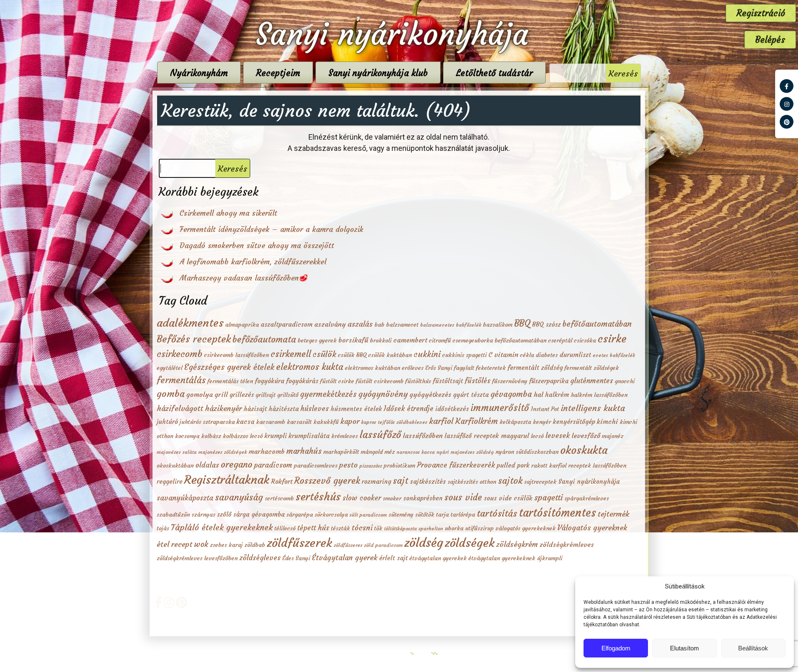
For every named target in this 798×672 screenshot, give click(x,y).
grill (221, 394)
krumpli (275, 436)
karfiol (441, 421)
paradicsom (273, 465)
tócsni (362, 527)
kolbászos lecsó (243, 436)
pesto (348, 465)
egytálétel (169, 368)
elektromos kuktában (372, 368)
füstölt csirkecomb (380, 381)
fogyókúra (269, 381)
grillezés (241, 395)
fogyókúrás (302, 381)
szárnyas (203, 514)
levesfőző (585, 435)
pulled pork (513, 465)
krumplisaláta (309, 436)
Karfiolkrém (476, 421)
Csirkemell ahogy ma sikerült (228, 213)
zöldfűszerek (299, 542)
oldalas (207, 465)
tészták (340, 528)
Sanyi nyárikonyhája (589, 481)
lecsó (537, 436)
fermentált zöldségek (591, 368)
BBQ (522, 323)
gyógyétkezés (430, 394)
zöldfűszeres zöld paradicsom (368, 545)
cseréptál (560, 340)
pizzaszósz (371, 466)
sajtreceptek (540, 481)
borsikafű (353, 340)
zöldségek (470, 542)
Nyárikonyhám (199, 73)
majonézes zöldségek (222, 452)
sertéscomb (279, 498)
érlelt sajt (393, 558)
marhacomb (267, 451)
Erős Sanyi (438, 368)
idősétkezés (452, 409)
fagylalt (464, 368)
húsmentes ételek (356, 409)
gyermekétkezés (328, 394)
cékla (527, 355)
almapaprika (242, 324)
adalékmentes (190, 323)
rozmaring (376, 481)
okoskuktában (175, 465)
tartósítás (497, 513)
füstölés (477, 380)
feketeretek (491, 368)
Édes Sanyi (296, 558)
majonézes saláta (177, 452)
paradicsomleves (315, 465)
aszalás (360, 324)
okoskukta (584, 450)
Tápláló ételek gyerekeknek (222, 527)
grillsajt (266, 395)
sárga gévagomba (259, 514)
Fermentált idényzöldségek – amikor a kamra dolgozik (271, 229)
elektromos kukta (309, 367)
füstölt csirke (337, 381)
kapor (350, 421)
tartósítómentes (557, 512)
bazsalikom (497, 324)
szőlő (224, 514)
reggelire (169, 481)
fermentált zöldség (535, 368)
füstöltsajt (448, 381)
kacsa (245, 421)
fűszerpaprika (549, 381)
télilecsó (285, 528)
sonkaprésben (423, 498)
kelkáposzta (515, 422)
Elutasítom (684, 648)
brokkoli (381, 340)
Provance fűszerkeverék (456, 465)
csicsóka (585, 340)
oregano (236, 464)
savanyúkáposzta (185, 497)
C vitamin (503, 354)
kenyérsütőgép (574, 422)
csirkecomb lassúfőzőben (236, 355)
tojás (163, 528)
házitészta (283, 409)
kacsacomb (270, 422)
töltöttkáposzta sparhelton (413, 528)
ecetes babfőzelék (614, 355)
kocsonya (187, 436)
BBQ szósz (546, 324)
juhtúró (167, 422)
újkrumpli (549, 558)
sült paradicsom (368, 515)
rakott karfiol (548, 465)
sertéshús (318, 496)
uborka (454, 528)
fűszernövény (509, 381)
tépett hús (313, 527)
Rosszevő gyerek (327, 480)
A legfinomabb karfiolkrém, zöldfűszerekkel (253, 261)
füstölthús (418, 381)
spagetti (548, 497)
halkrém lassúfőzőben (599, 395)
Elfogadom (616, 648)
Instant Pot (545, 409)
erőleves (413, 368)
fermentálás (181, 380)
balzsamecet (402, 324)
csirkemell (291, 353)
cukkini (427, 354)
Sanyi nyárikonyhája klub (378, 73)
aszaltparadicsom (287, 324)
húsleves (314, 408)
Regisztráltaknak (226, 480)
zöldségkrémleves (566, 544)
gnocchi (625, 381)
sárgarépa (299, 514)
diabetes (547, 355)
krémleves (344, 436)
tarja (442, 514)
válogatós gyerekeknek (525, 528)
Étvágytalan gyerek (344, 557)
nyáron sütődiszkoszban (527, 451)
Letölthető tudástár (494, 73)
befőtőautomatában (597, 324)
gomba (171, 393)
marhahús (304, 451)
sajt (400, 480)
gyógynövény (383, 394)
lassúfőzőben (423, 435)
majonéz (612, 436)
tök (378, 528)
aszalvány (330, 324)
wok (201, 544)
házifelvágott (180, 408)
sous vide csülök (508, 498)
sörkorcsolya (331, 514)
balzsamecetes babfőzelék (450, 325)
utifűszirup (479, 528)
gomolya (199, 394)
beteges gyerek (317, 340)
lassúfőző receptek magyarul (486, 436)
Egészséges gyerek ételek (229, 367)
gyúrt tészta (471, 395)
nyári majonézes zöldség (465, 452)
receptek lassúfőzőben (597, 465)
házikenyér (223, 408)
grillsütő (287, 395)
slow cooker (361, 497)
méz (389, 451)
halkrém (557, 395)
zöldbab (254, 545)
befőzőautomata (264, 339)
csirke (612, 338)
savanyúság (239, 497)
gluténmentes (591, 380)
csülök (324, 354)
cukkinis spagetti (464, 355)
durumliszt (575, 355)
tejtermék (613, 514)
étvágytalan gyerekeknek (501, 558)
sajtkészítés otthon (472, 481)
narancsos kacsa (416, 452)
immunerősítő (499, 408)
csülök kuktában (390, 355)
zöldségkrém (517, 544)
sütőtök (424, 514)
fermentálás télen (230, 381)
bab (379, 324)
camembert (410, 340)
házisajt (255, 409)
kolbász (211, 436)
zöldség (423, 542)
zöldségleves (260, 557)
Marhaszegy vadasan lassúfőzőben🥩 (244, 278)
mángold (372, 451)
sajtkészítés (428, 481)
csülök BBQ (352, 355)
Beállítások (753, 648)
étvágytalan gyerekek (438, 558)
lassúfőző (380, 434)
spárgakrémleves (586, 498)
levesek (557, 435)
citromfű (440, 340)
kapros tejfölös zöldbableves (394, 422)
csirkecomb (179, 353)
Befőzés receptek (194, 339)
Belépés (770, 39)
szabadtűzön (173, 514)
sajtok (510, 480)
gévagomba (511, 394)
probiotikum (399, 465)
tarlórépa (463, 514)
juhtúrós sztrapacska (207, 422)
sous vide (463, 497)
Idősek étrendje (408, 408)
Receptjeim (278, 73)
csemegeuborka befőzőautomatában (500, 340)
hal (538, 394)
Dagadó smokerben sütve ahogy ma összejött (257, 245)
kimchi (607, 421)
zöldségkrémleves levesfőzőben (197, 558)
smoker (392, 498)
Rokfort (282, 481)
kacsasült (299, 422)
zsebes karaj (226, 545)
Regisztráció (760, 13)
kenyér (542, 422)
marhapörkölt (341, 451)
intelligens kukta (593, 408)
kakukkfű (326, 422)
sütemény (401, 514)
